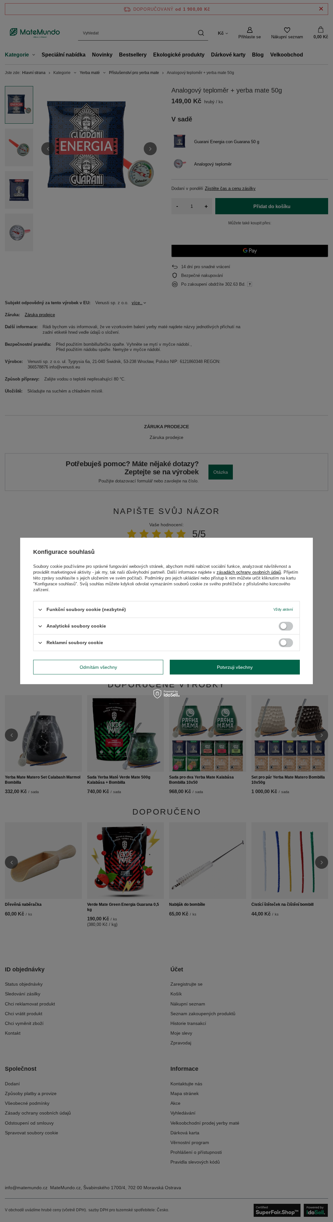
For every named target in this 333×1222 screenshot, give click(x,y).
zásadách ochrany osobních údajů (249, 572)
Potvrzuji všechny (235, 667)
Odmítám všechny (98, 667)
